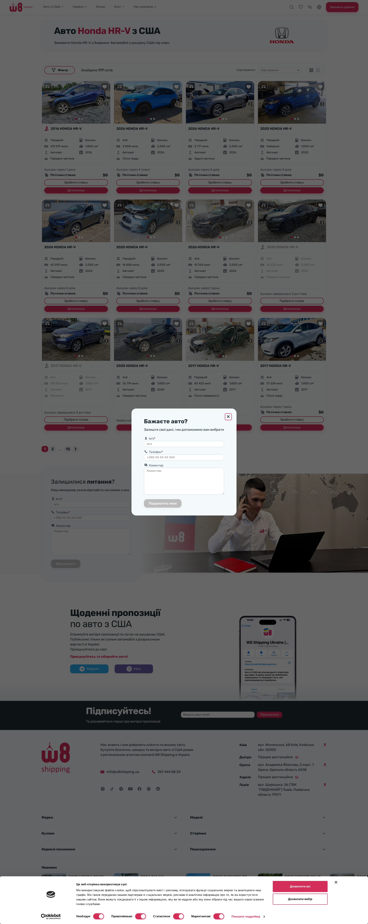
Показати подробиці (246, 916)
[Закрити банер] (336, 882)
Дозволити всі (300, 886)
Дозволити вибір (300, 899)
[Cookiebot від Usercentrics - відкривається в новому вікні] (51, 916)
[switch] (140, 916)
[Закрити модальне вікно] (228, 416)
